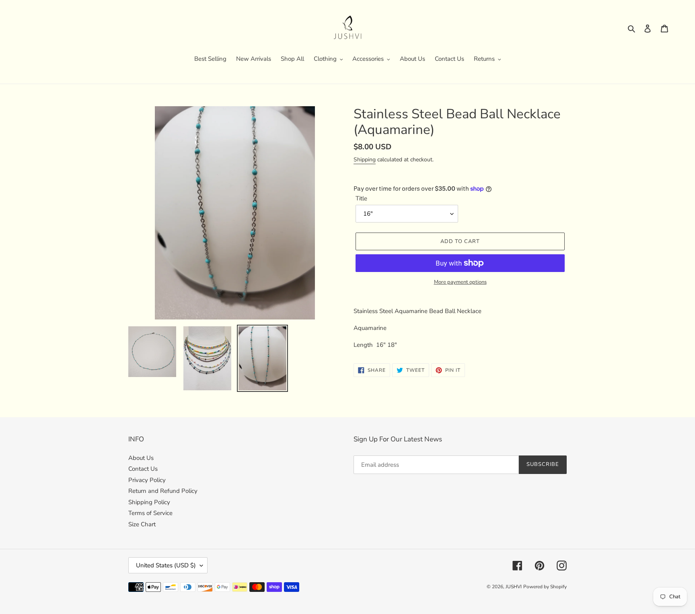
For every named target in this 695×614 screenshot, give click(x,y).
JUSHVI (514, 586)
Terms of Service (150, 513)
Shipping (365, 159)
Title (361, 198)
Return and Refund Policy (162, 491)
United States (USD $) (166, 565)
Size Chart (142, 524)
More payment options (460, 282)
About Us (141, 458)
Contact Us (143, 469)
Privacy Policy (147, 480)
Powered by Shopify (545, 586)
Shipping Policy (149, 502)
